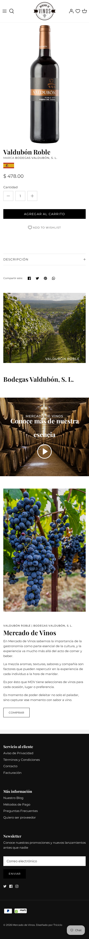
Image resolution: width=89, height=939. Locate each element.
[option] (44, 84)
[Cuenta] (70, 11)
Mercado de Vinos (24, 924)
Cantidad (10, 187)
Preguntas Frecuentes (20, 811)
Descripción (15, 259)
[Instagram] (16, 886)
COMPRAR (16, 712)
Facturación (12, 773)
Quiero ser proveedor (19, 817)
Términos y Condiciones (21, 760)
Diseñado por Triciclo (49, 924)
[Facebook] (10, 886)
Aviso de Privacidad (18, 753)
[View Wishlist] (78, 11)
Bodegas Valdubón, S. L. (36, 157)
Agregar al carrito (44, 214)
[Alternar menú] (4, 11)
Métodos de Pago (16, 804)
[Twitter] (4, 886)
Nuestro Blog (13, 798)
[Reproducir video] (44, 451)
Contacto (10, 766)
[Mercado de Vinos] (44, 11)
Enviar (14, 873)
